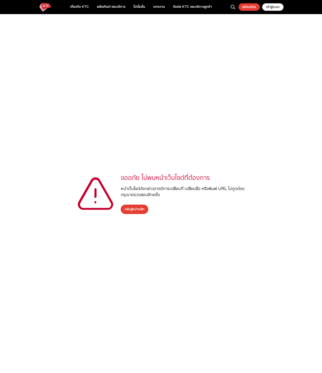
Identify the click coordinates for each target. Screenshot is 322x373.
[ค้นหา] (233, 7)
